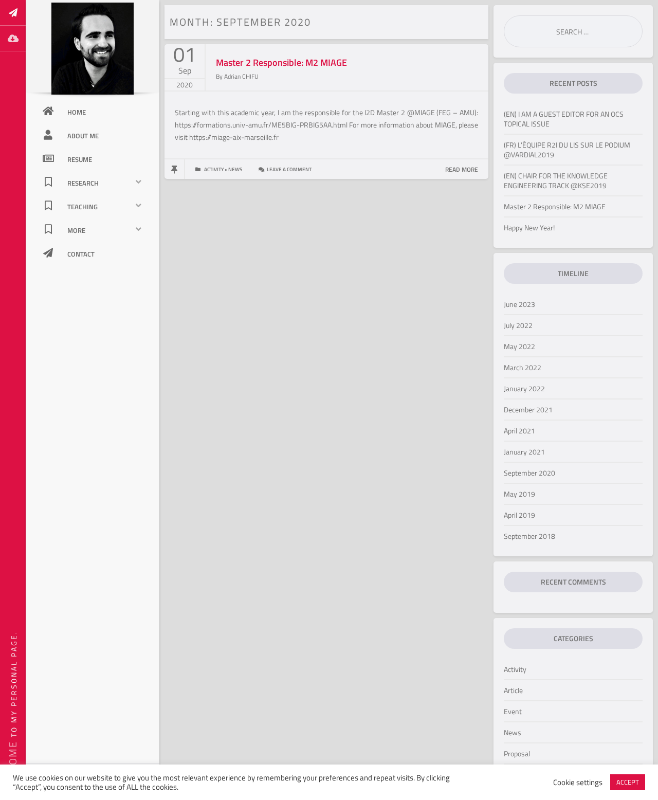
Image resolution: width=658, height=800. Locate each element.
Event (513, 711)
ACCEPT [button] (627, 782)
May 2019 (519, 493)
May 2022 (519, 346)
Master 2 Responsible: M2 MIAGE (281, 62)
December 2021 (528, 409)
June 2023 (519, 304)
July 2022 (518, 325)
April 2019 (519, 515)
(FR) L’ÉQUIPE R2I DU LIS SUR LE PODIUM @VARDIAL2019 (567, 149)
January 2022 (524, 388)
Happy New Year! (529, 227)
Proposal (517, 753)
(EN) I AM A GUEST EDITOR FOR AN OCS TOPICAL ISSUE (564, 118)
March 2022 (522, 367)
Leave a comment (289, 169)
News (512, 732)
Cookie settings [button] (577, 782)
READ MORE (461, 169)
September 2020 (529, 472)
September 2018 (529, 536)
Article (513, 690)
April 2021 (519, 430)
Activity (515, 669)
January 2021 (524, 451)
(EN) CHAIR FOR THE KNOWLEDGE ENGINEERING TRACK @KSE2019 (556, 180)
